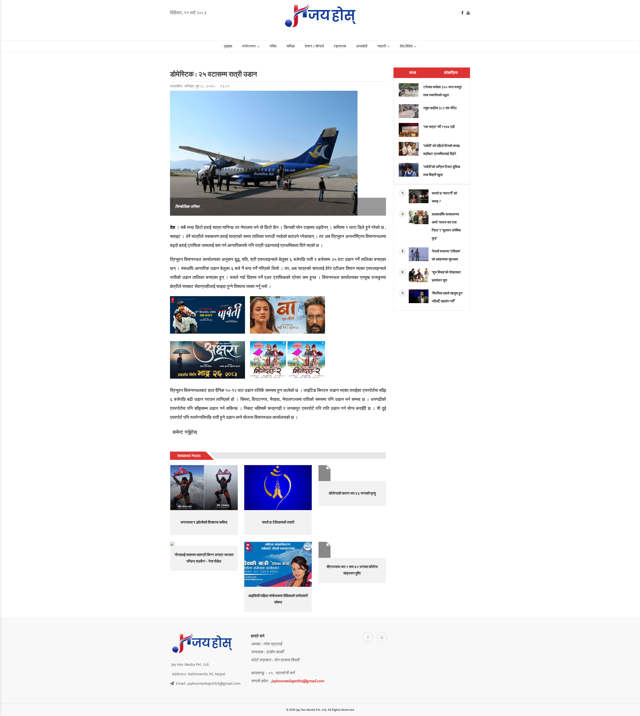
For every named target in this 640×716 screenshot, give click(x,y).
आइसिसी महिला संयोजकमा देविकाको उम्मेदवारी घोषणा (278, 599)
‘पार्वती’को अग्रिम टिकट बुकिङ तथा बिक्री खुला (441, 171)
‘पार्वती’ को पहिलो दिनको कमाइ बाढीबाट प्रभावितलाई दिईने (441, 150)
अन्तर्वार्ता (361, 46)
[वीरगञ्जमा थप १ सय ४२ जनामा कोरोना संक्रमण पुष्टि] (352, 550)
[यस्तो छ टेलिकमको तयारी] (278, 487)
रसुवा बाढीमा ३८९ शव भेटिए (439, 108)
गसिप (273, 46)
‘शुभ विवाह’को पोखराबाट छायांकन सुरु (446, 276)
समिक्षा (290, 46)
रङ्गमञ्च (340, 46)
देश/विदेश (406, 46)
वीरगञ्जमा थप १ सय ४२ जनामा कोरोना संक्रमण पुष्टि (352, 570)
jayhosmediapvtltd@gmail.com (297, 681)
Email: (208, 683)
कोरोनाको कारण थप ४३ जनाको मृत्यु (352, 493)
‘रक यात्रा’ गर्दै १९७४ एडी (439, 127)
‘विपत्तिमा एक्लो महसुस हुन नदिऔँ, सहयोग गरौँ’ (447, 297)
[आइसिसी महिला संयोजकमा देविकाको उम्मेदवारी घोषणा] (278, 564)
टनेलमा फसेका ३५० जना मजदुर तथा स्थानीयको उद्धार (442, 91)
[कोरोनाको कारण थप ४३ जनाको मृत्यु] (352, 473)
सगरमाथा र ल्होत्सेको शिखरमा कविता (203, 522)
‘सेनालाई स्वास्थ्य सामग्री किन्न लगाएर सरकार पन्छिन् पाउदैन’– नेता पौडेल (204, 558)
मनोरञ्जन (249, 46)
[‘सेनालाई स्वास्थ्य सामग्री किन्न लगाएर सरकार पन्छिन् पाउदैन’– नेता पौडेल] (204, 544)
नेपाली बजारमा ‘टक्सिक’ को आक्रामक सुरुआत (446, 255)
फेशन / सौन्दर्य (314, 46)
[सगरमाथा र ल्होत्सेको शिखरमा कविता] (204, 487)
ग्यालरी (381, 46)
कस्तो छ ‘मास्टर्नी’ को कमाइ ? (444, 197)
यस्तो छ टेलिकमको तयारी (278, 522)
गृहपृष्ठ (228, 46)
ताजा (412, 72)
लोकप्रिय (451, 72)
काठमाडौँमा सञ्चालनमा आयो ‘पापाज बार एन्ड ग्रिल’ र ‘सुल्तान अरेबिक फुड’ (446, 226)
